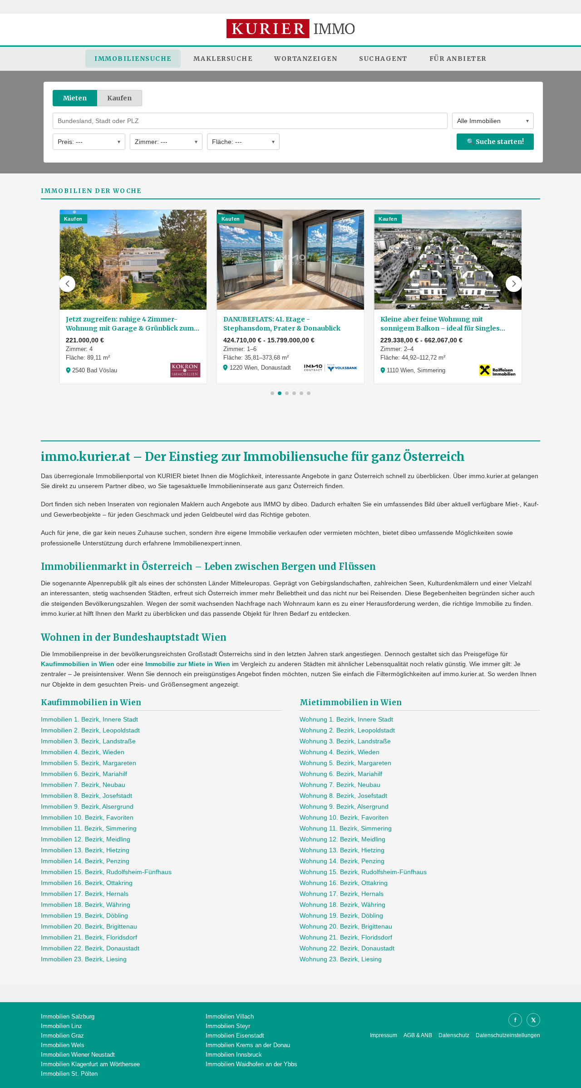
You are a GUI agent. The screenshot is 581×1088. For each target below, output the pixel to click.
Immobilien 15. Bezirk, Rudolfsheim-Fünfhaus (106, 871)
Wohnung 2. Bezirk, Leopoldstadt (347, 730)
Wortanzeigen (305, 58)
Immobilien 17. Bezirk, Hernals (84, 893)
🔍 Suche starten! (495, 142)
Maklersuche (223, 58)
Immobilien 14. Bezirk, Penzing (85, 861)
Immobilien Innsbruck (234, 1054)
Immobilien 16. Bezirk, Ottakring (87, 882)
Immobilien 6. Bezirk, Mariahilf (84, 773)
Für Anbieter (458, 58)
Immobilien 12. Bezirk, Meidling (85, 839)
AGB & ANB (418, 1035)
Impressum (383, 1035)
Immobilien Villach (230, 1016)
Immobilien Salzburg (67, 1016)
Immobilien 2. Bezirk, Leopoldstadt (90, 730)
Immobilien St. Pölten (69, 1073)
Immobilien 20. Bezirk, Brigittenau (89, 926)
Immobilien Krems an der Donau (248, 1045)
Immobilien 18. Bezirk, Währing (85, 904)
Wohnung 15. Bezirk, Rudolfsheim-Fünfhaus (363, 871)
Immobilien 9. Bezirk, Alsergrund (87, 806)
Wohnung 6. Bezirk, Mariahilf (341, 773)
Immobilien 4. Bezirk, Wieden (82, 752)
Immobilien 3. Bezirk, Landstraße (88, 741)
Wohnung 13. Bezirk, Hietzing (342, 850)
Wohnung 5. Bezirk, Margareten (345, 763)
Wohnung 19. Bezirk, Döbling (341, 915)
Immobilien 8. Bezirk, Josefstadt (86, 795)
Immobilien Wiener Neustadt (78, 1054)
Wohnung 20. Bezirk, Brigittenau (346, 926)
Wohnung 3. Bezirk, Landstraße (345, 741)
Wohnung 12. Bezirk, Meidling (342, 839)
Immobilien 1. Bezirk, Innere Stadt (89, 719)
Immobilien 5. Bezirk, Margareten (88, 763)
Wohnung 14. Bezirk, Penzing (342, 861)
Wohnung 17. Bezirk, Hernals (342, 893)
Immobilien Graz (62, 1035)
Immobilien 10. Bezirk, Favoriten (87, 817)
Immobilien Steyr (228, 1026)
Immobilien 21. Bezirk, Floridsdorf (89, 937)
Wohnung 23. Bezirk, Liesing (341, 959)
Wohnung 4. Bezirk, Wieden (339, 752)
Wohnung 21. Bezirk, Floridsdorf (346, 937)
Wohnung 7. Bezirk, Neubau (340, 784)
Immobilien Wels (62, 1045)
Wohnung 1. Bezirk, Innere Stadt (346, 719)
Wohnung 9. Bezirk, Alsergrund (344, 806)
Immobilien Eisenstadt (235, 1035)
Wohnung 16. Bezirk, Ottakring (344, 882)
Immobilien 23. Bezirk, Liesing (84, 959)
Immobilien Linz (61, 1026)
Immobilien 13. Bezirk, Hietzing (85, 850)
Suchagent (383, 58)
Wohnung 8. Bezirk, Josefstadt (343, 795)
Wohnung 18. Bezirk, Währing (342, 904)
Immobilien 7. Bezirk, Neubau (83, 784)
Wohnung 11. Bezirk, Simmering (346, 828)
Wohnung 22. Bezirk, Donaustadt (347, 948)
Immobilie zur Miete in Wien (187, 664)
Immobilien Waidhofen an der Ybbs (251, 1064)
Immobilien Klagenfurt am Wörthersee (90, 1064)
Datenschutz (453, 1035)
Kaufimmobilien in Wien (77, 664)
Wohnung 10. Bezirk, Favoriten (344, 817)
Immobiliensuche (133, 58)
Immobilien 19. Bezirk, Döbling (84, 915)
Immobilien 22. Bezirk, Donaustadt (90, 948)
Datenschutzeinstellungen (508, 1035)
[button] (67, 284)
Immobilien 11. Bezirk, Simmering (89, 828)
